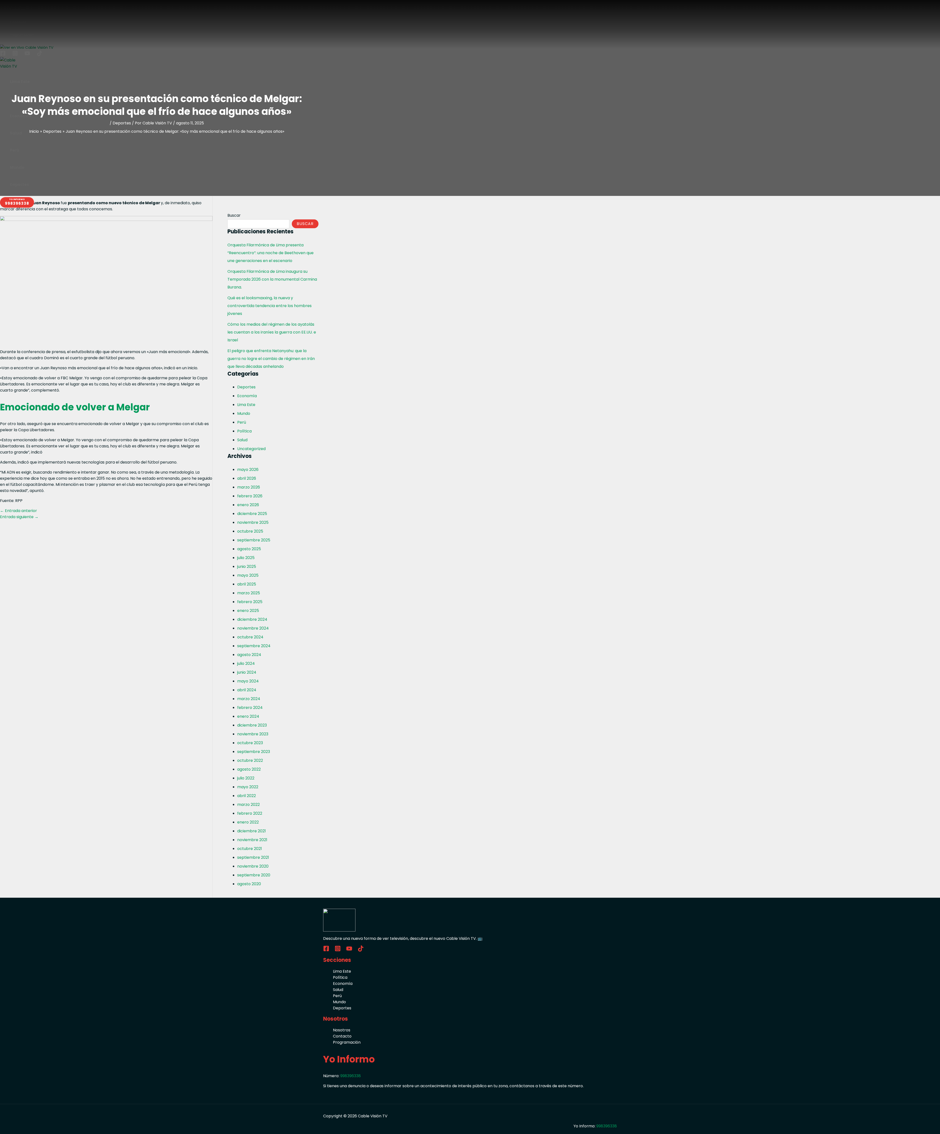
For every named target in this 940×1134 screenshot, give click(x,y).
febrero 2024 (250, 707)
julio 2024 (246, 663)
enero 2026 (248, 505)
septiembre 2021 (253, 857)
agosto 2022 (249, 769)
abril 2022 (246, 796)
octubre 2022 (250, 760)
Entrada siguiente (19, 517)
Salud (242, 440)
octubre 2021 (249, 848)
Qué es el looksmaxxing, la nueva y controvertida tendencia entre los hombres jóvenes (269, 305)
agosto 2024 (249, 654)
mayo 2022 (247, 787)
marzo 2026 (248, 487)
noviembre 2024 (253, 628)
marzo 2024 (248, 699)
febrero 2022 (249, 813)
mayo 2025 (247, 575)
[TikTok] (361, 950)
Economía (247, 396)
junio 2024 (246, 672)
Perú (241, 422)
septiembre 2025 (253, 540)
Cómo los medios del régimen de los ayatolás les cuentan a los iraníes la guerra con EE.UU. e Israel (271, 332)
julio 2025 (246, 558)
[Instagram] (338, 950)
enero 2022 (248, 822)
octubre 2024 (250, 637)
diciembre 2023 (252, 725)
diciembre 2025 (252, 513)
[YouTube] (349, 950)
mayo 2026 (247, 469)
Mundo (243, 413)
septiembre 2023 (253, 751)
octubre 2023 (250, 743)
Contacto (342, 1036)
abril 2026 (246, 478)
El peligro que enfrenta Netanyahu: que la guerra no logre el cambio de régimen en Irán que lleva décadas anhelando (271, 358)
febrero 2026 (249, 496)
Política (244, 431)
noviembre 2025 (253, 522)
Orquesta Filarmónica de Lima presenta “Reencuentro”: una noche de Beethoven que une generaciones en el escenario (270, 252)
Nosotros (341, 1030)
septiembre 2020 (253, 875)
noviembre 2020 (253, 866)
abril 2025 (246, 584)
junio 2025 (246, 566)
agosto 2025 (249, 549)
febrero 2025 (249, 602)
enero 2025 (248, 610)
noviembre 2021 (252, 840)
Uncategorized (251, 449)
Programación (347, 1042)
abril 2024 (246, 690)
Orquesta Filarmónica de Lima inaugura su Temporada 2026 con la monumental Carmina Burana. (272, 279)
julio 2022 (245, 778)
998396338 (350, 1076)
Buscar (234, 215)
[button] (17, 202)
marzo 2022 (248, 804)
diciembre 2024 (252, 619)
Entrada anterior (18, 510)
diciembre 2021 (251, 831)
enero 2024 (248, 716)
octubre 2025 (250, 531)
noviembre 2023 (252, 734)
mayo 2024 (248, 681)
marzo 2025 (248, 593)
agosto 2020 (249, 884)
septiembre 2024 (253, 646)
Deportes (122, 123)
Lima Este (246, 404)
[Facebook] (326, 950)
